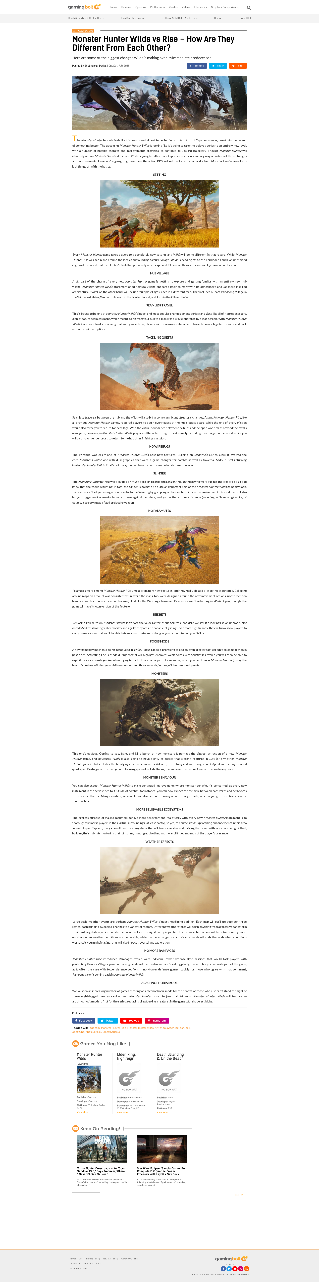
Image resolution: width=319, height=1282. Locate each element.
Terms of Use (76, 1258)
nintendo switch (164, 1028)
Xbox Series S (94, 1031)
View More (82, 1112)
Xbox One (78, 1031)
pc (176, 1028)
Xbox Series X (111, 1031)
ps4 (182, 1028)
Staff (98, 1263)
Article (77, 30)
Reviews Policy (110, 1258)
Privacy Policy (93, 1258)
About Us (88, 1263)
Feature (88, 30)
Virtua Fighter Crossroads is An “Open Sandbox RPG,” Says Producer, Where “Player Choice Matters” (101, 1171)
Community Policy (130, 1258)
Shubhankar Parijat (95, 65)
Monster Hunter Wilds (140, 1028)
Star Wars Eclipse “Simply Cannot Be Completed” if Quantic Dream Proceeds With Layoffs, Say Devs (161, 1171)
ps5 (188, 1028)
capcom (95, 1028)
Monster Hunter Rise (113, 1028)
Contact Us (75, 1263)
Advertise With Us (78, 1268)
